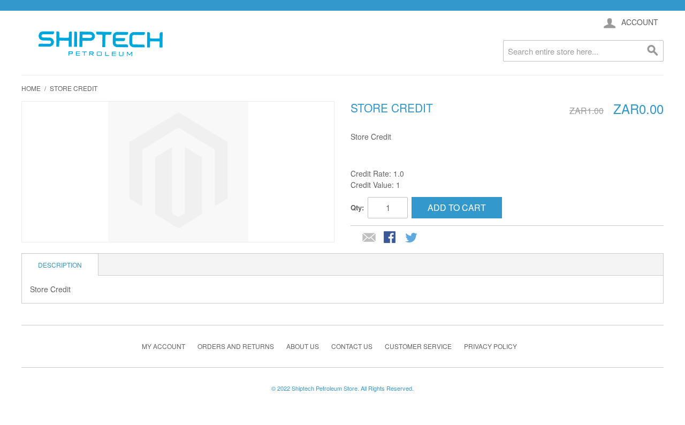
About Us (302, 346)
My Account (163, 346)
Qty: (357, 207)
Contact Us (351, 346)
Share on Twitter (412, 238)
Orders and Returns (235, 346)
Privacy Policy (490, 346)
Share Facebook (391, 238)
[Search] (653, 51)
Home (31, 88)
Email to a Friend (369, 238)
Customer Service (418, 346)
